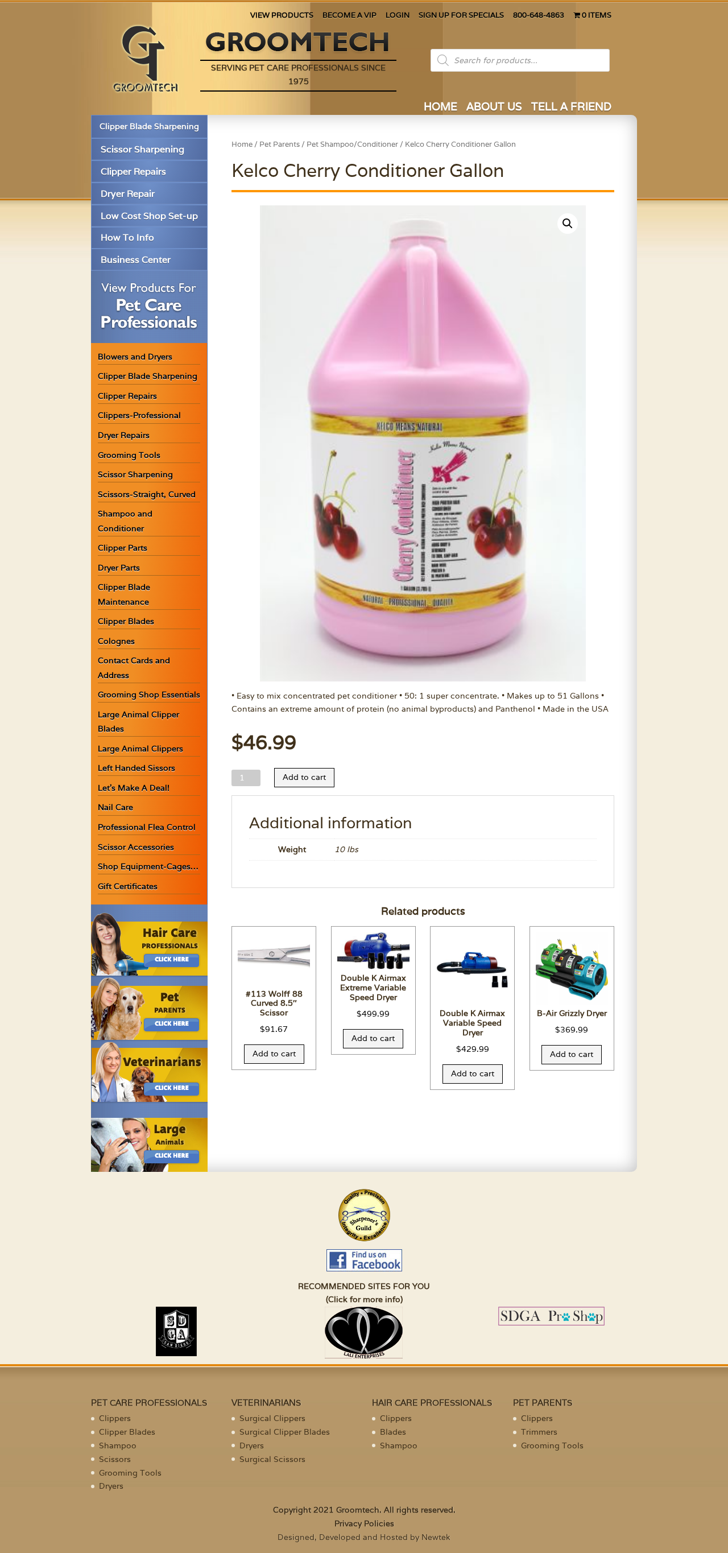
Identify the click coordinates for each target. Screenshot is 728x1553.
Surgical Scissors (272, 1459)
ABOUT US (494, 107)
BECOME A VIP (349, 15)
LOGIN (398, 15)
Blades (393, 1432)
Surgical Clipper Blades (284, 1432)
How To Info (127, 237)
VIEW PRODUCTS (281, 15)
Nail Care (115, 807)
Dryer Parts (119, 568)
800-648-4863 (538, 15)
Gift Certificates (128, 886)
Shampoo (117, 1445)
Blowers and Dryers (135, 357)
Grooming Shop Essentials (149, 694)
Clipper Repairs (133, 171)
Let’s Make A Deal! (133, 788)
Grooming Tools (129, 455)
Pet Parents (279, 144)
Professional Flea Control (147, 827)
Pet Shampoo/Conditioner (352, 144)
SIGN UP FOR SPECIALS (461, 15)
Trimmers (539, 1432)
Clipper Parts (122, 548)
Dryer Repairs (124, 435)
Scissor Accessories (136, 847)
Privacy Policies (364, 1523)
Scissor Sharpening (142, 149)
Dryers (111, 1486)
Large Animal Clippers (140, 749)
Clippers (115, 1418)
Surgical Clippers (272, 1418)
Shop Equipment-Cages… (148, 866)
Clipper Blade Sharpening (149, 126)
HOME (440, 107)
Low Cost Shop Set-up (149, 216)
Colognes (116, 641)
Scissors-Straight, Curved (147, 494)
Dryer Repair (128, 194)
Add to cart (304, 777)
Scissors (115, 1459)
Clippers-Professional (139, 415)
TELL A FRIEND (571, 107)
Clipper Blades (126, 621)
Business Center (136, 260)
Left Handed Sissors (136, 768)
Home (242, 144)
